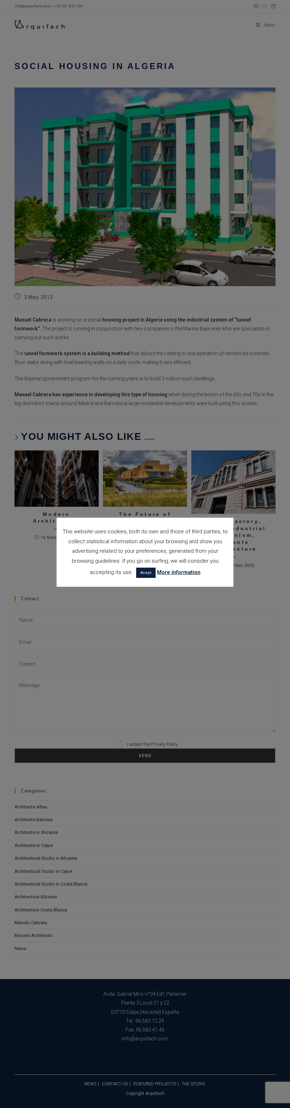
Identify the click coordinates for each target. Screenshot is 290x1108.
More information (179, 572)
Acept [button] (145, 572)
